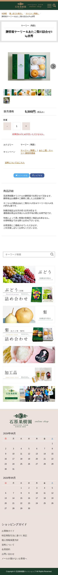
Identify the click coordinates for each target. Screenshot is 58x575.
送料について (8, 545)
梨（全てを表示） (16, 13)
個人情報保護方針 (10, 540)
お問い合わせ (8, 554)
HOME (4, 13)
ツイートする (22, 175)
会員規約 (6, 549)
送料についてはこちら (15, 162)
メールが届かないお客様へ (14, 558)
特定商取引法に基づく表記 (14, 535)
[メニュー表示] (49, 5)
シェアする (38, 175)
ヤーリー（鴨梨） (32, 13)
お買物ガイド (8, 531)
